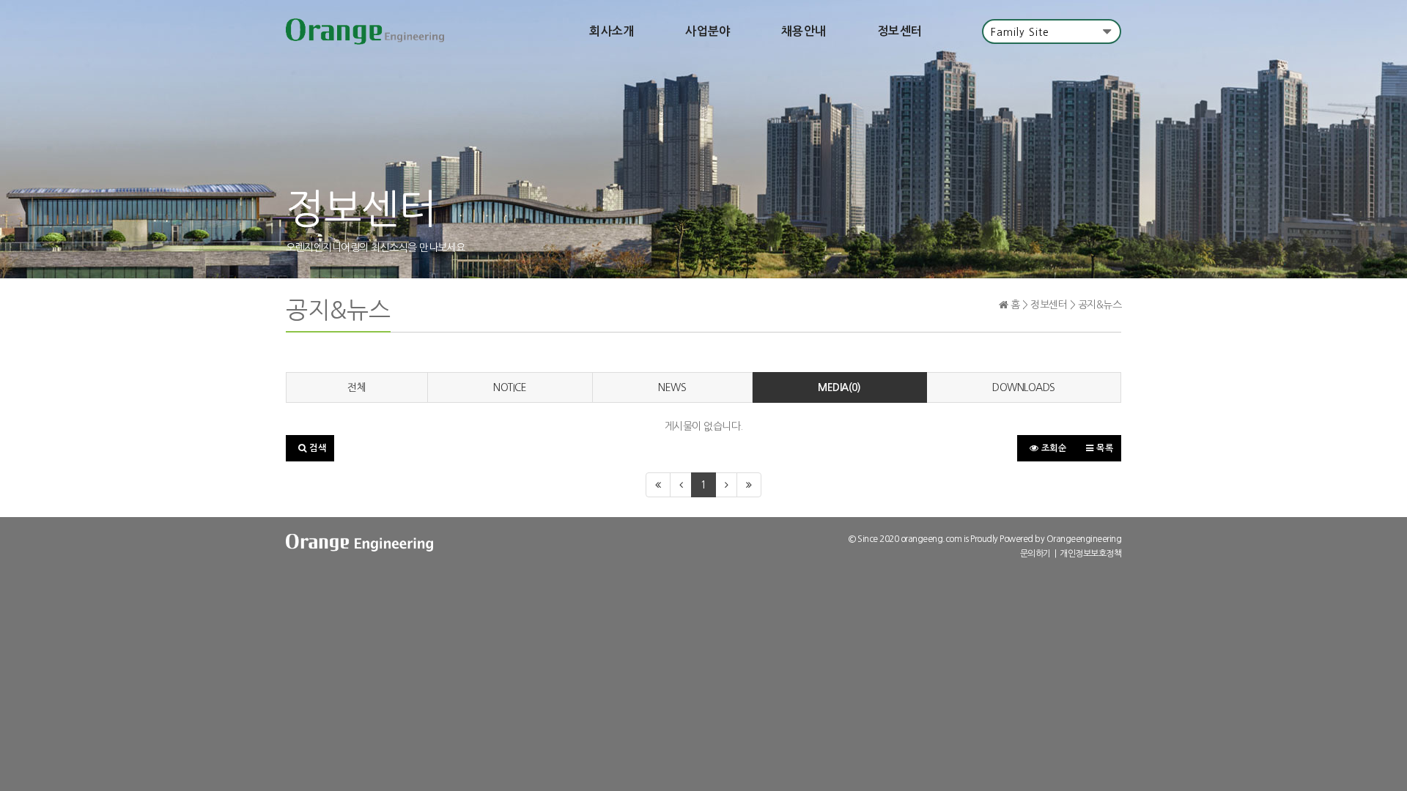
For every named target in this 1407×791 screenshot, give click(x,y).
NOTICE (509, 387)
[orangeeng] (365, 31)
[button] (310, 448)
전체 (356, 387)
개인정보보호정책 (1090, 553)
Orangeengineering (1084, 539)
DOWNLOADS (1023, 387)
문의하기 (1035, 553)
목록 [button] (1104, 448)
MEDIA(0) (839, 387)
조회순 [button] (1052, 448)
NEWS (672, 387)
